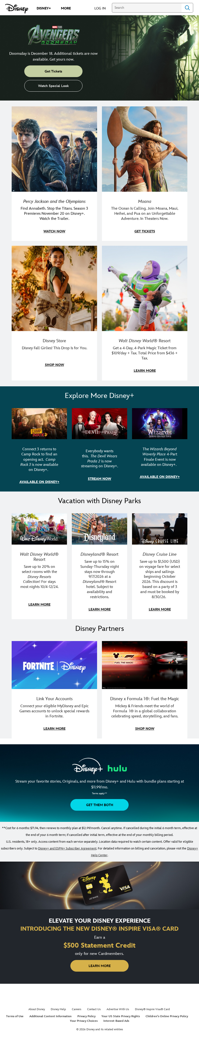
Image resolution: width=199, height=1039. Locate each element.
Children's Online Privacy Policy (167, 1016)
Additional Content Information (50, 1016)
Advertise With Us (118, 1009)
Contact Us (94, 1009)
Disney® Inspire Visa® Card (152, 1009)
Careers (76, 1009)
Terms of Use (15, 1016)
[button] (102, 8)
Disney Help (58, 1009)
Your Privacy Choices (84, 1021)
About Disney (36, 1009)
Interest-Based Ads (116, 1021)
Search (187, 8)
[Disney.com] (16, 9)
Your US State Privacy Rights (120, 1016)
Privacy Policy (86, 1016)
